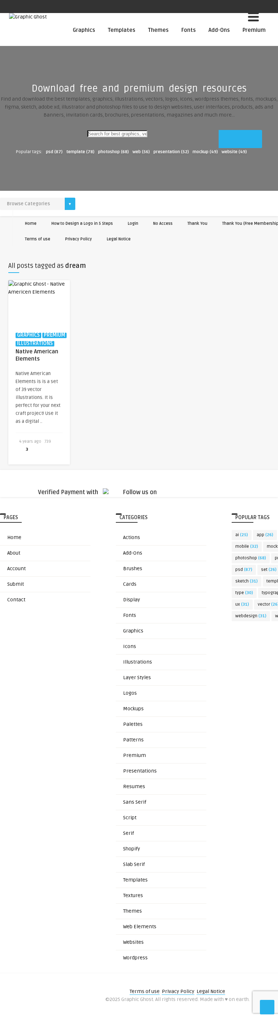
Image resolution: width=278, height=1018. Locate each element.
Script (129, 818)
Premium (254, 30)
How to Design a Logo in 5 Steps (82, 223)
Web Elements (139, 927)
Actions (131, 537)
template (80, 152)
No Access (163, 223)
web (141, 152)
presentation (171, 152)
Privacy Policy (78, 239)
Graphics (84, 30)
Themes (158, 30)
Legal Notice (119, 239)
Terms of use (37, 239)
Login (133, 223)
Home (31, 223)
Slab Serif (134, 864)
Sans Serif (134, 802)
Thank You (197, 223)
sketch (246, 581)
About (13, 553)
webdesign (250, 616)
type (244, 593)
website (234, 152)
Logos (130, 693)
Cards (129, 584)
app (265, 535)
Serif (128, 833)
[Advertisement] (139, 178)
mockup (205, 152)
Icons (129, 646)
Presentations (140, 771)
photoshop (113, 152)
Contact (16, 600)
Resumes (134, 786)
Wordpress (135, 958)
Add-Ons (219, 30)
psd (54, 152)
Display (131, 600)
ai (241, 535)
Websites (133, 942)
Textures (133, 895)
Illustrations (137, 662)
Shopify (131, 849)
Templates (121, 30)
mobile (246, 546)
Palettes (133, 724)
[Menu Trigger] (253, 16)
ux (242, 604)
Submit (15, 584)
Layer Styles (137, 677)
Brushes (132, 568)
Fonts (188, 30)
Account (16, 568)
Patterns (133, 740)
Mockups (133, 709)
